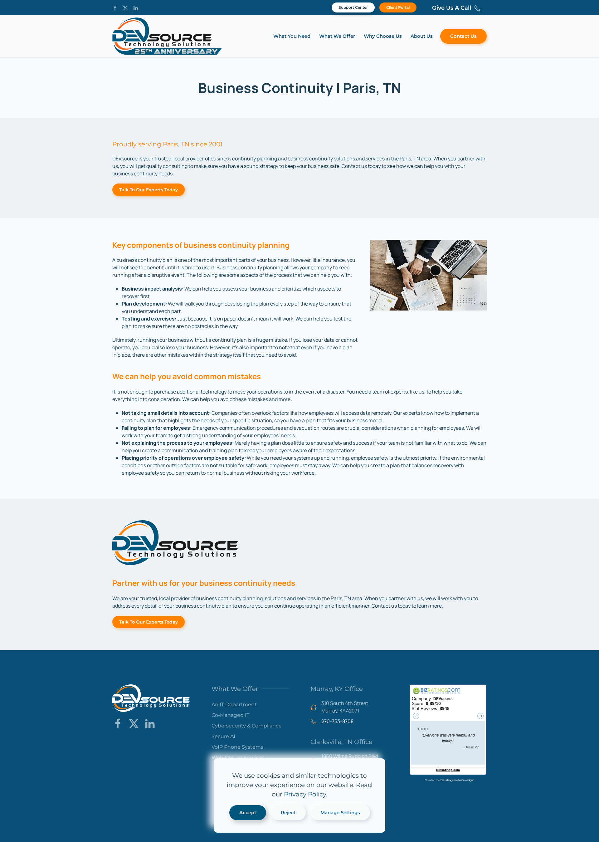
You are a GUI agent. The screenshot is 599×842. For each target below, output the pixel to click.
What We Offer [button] (337, 36)
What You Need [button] (291, 36)
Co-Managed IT (230, 715)
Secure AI (223, 736)
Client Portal (398, 7)
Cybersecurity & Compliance (247, 726)
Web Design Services (238, 758)
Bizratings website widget (457, 780)
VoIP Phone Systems (237, 747)
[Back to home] (167, 36)
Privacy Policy (305, 794)
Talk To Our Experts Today (148, 190)
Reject (288, 812)
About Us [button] (422, 36)
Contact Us (463, 36)
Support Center (353, 7)
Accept (247, 812)
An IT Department (234, 704)
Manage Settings (340, 812)
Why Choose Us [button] (383, 36)
